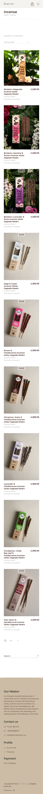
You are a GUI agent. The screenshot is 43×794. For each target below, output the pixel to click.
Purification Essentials (12, 99)
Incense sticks (9, 97)
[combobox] (16, 41)
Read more (32, 89)
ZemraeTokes (23, 784)
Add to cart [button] (31, 484)
